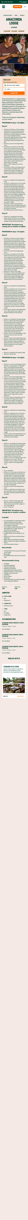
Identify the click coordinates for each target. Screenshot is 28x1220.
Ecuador (14, 27)
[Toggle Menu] (25, 7)
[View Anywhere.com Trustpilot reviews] (23, 2)
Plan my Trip (17, 6)
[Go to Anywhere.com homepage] (3, 7)
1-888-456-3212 (8, 2)
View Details (20, 696)
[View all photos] (14, 48)
